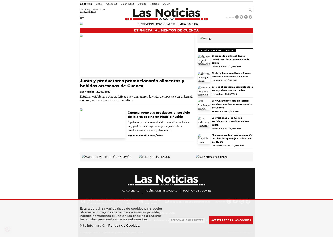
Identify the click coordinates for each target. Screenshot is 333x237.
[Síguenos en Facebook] (237, 17)
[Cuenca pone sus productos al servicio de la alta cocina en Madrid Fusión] (103, 123)
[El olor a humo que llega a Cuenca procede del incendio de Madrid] (204, 77)
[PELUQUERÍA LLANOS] (154, 156)
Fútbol (98, 4)
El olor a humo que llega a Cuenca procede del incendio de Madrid (231, 75)
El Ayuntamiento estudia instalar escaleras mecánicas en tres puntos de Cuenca (232, 104)
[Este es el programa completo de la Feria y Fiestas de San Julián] (204, 91)
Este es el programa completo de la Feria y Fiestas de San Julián (232, 89)
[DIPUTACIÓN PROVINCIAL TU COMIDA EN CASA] (166, 24)
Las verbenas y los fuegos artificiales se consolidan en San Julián (230, 121)
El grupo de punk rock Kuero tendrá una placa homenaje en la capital (230, 59)
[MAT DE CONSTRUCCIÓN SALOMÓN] (106, 156)
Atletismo (111, 4)
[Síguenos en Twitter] (242, 17)
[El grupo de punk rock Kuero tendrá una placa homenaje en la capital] (204, 60)
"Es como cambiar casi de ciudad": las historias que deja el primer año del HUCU (232, 138)
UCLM (166, 4)
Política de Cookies (197, 190)
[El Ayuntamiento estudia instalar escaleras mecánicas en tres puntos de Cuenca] (204, 105)
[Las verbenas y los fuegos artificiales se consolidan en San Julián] (204, 122)
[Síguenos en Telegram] (251, 17)
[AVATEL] (206, 38)
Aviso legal (130, 190)
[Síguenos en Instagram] (246, 17)
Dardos (142, 4)
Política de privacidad (161, 190)
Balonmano (127, 4)
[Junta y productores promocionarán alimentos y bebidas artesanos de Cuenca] (137, 55)
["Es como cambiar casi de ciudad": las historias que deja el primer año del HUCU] (204, 139)
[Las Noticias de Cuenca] (166, 14)
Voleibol (154, 4)
